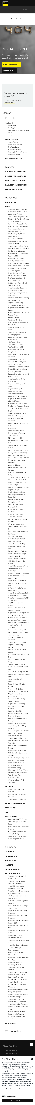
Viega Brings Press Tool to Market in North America (17, 973)
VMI (6, 812)
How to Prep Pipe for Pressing (18, 622)
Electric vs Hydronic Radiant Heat (18, 668)
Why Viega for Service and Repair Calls (17, 496)
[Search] (32, 10)
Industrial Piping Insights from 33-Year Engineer (18, 269)
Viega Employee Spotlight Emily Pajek (17, 350)
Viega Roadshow (12, 869)
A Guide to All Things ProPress (15, 510)
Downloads (10, 202)
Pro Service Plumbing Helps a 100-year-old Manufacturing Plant (18, 408)
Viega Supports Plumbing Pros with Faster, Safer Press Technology (18, 740)
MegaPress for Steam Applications (15, 695)
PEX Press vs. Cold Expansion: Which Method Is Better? (18, 440)
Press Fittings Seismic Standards (16, 953)
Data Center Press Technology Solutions (18, 355)
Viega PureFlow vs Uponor (17, 642)
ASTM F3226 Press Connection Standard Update (18, 365)
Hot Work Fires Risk (15, 711)
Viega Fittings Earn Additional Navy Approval (18, 958)
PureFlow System (14, 149)
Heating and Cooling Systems (18, 130)
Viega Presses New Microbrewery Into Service (17, 557)
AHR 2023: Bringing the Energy (16, 562)
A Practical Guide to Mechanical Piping (15, 766)
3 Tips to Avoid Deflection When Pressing (17, 589)
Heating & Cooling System (17, 152)
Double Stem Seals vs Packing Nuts (19, 675)
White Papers (11, 817)
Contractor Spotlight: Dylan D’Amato (17, 446)
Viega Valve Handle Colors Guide (17, 328)
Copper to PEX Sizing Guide (18, 691)
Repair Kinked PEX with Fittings (16, 685)
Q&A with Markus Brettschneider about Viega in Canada (18, 467)
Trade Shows (11, 856)
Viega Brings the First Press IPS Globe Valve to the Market (18, 247)
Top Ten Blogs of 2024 (16, 347)
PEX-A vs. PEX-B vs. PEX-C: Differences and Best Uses (18, 771)
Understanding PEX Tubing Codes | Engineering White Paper (17, 821)
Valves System (13, 142)
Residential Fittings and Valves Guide (18, 385)
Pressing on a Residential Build (17, 473)
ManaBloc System (14, 154)
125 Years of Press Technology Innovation (16, 343)
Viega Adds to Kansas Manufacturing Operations (17, 1000)
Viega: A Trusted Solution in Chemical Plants (18, 400)
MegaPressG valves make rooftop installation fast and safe (18, 583)
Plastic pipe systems (15, 128)
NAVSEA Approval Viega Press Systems (18, 902)
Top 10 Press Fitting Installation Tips (15, 776)
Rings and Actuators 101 (17, 480)
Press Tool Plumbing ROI (17, 630)
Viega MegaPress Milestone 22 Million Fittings (18, 946)
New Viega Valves (14, 950)
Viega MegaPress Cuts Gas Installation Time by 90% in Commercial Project (17, 211)
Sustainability (12, 1023)
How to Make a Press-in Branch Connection (16, 609)
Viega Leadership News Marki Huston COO (18, 921)
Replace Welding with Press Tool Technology (18, 633)
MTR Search (10, 808)
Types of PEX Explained (16, 689)
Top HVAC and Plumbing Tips (18, 477)
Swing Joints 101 (14, 502)
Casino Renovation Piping (17, 413)
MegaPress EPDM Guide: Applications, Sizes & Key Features (17, 725)
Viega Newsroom (13, 874)
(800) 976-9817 (11, 1053)
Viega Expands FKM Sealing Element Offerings (18, 995)
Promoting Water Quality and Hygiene (18, 827)
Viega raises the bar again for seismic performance (18, 614)
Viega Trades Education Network (16, 790)
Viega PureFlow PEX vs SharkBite (16, 626)
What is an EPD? (14, 428)
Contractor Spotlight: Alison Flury (18, 424)
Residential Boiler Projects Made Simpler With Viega (17, 552)
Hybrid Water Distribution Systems (17, 707)
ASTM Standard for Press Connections (17, 897)
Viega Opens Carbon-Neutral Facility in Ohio (18, 255)
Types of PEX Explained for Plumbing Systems (17, 333)
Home (4, 19)
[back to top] (31, 1044)
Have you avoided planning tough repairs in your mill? (17, 454)
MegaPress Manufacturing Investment (17, 912)
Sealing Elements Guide (16, 664)
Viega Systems (11, 140)
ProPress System (14, 147)
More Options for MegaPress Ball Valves (18, 533)
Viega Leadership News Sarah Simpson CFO (18, 931)
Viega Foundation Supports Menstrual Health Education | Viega (18, 1006)
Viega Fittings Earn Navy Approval (16, 968)
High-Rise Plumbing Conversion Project (15, 734)
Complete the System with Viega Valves (17, 338)
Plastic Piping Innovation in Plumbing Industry (17, 370)
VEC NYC (11, 797)
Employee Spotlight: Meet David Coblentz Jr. (17, 235)
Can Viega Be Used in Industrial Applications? (16, 537)
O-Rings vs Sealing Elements (18, 672)
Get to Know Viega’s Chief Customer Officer (17, 284)
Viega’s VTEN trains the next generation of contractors (18, 619)
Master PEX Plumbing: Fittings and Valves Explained (19, 220)
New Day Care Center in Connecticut (16, 505)
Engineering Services (15, 803)
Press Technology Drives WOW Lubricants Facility (17, 274)
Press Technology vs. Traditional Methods (15, 515)
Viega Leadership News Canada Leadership (16, 882)
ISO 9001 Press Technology (18, 450)
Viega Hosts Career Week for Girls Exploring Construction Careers (18, 752)
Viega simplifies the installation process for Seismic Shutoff (19, 594)
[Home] (5, 3)
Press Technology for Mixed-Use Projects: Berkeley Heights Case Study (18, 228)
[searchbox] (16, 10)
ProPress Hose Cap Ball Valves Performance (16, 279)
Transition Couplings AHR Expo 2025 (17, 877)
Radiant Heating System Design (16, 660)
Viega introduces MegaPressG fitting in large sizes (18, 990)
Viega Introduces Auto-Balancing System (16, 963)
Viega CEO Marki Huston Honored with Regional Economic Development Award (17, 1015)
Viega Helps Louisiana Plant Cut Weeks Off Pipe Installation (18, 568)
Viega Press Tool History (16, 704)
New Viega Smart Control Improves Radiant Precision (17, 978)
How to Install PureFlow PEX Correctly (18, 720)
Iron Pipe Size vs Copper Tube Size (18, 655)
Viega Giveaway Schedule (17, 799)
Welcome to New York (16, 499)
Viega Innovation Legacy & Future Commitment (17, 289)
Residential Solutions (15, 176)
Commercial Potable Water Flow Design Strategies (17, 837)
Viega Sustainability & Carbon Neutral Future (18, 314)
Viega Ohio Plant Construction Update (19, 309)
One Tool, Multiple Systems (17, 362)
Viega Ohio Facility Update (17, 404)
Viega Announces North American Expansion (16, 936)
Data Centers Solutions (16, 185)
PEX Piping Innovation (16, 416)
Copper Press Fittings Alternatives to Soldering (16, 304)
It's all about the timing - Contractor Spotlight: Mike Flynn (17, 526)
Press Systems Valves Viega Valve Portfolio (18, 907)
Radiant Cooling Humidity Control (17, 651)
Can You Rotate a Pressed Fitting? (17, 520)
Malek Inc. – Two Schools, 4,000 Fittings (17, 483)
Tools (10, 135)
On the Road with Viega (16, 251)
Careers (9, 865)
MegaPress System (15, 145)
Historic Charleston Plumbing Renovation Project (18, 299)
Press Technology (13, 159)
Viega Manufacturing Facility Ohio (18, 926)
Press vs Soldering (14, 716)
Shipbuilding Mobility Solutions (15, 638)
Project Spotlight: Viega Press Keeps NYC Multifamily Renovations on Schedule (18, 760)
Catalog (9, 123)
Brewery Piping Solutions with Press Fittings (18, 375)
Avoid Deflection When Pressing (16, 680)
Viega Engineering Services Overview (17, 294)
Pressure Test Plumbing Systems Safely (16, 700)
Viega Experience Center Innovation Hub (16, 380)
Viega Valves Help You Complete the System (15, 390)
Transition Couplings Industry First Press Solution (18, 892)
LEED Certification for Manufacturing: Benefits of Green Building (17, 241)
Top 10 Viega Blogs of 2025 (18, 217)
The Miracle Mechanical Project (16, 604)
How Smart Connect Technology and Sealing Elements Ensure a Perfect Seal (17, 545)
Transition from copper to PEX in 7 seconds (18, 599)
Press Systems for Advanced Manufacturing (18, 323)
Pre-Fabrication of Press (16, 492)
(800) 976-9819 (11, 1050)
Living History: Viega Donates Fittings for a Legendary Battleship (18, 460)
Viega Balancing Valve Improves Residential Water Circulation (17, 984)
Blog (7, 207)
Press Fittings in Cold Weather (19, 731)
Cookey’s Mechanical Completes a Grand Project (17, 395)
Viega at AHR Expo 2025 (17, 359)
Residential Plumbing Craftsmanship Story (15, 318)
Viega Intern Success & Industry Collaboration (16, 259)
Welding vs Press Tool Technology (16, 781)
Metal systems (13, 125)
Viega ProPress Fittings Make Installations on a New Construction (18, 575)
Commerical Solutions (15, 172)
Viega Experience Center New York (18, 941)
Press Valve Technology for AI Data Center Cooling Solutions (19, 264)
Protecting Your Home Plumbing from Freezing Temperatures (16, 433)
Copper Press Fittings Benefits (16, 646)
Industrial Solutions (15, 180)
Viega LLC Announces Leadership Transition (16, 887)
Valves (10, 133)
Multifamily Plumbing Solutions (15, 419)
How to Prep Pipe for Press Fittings (17, 747)
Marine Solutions (13, 189)
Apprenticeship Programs (17, 794)
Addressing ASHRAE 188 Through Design (17, 832)
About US (9, 852)
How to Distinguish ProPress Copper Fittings (18, 488)
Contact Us (8, 103)
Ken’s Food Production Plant (18, 224)
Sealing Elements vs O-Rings (18, 714)
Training (9, 787)
